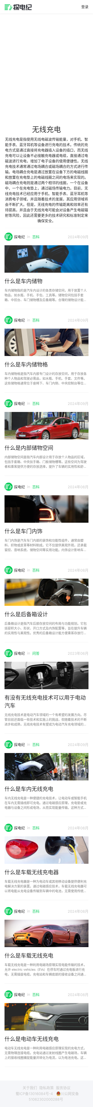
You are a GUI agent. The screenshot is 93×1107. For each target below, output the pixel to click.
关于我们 (30, 1087)
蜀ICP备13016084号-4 (34, 1093)
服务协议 (63, 1087)
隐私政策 (46, 1087)
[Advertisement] (46, 65)
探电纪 (19, 237)
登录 (84, 7)
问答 (36, 653)
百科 (36, 237)
